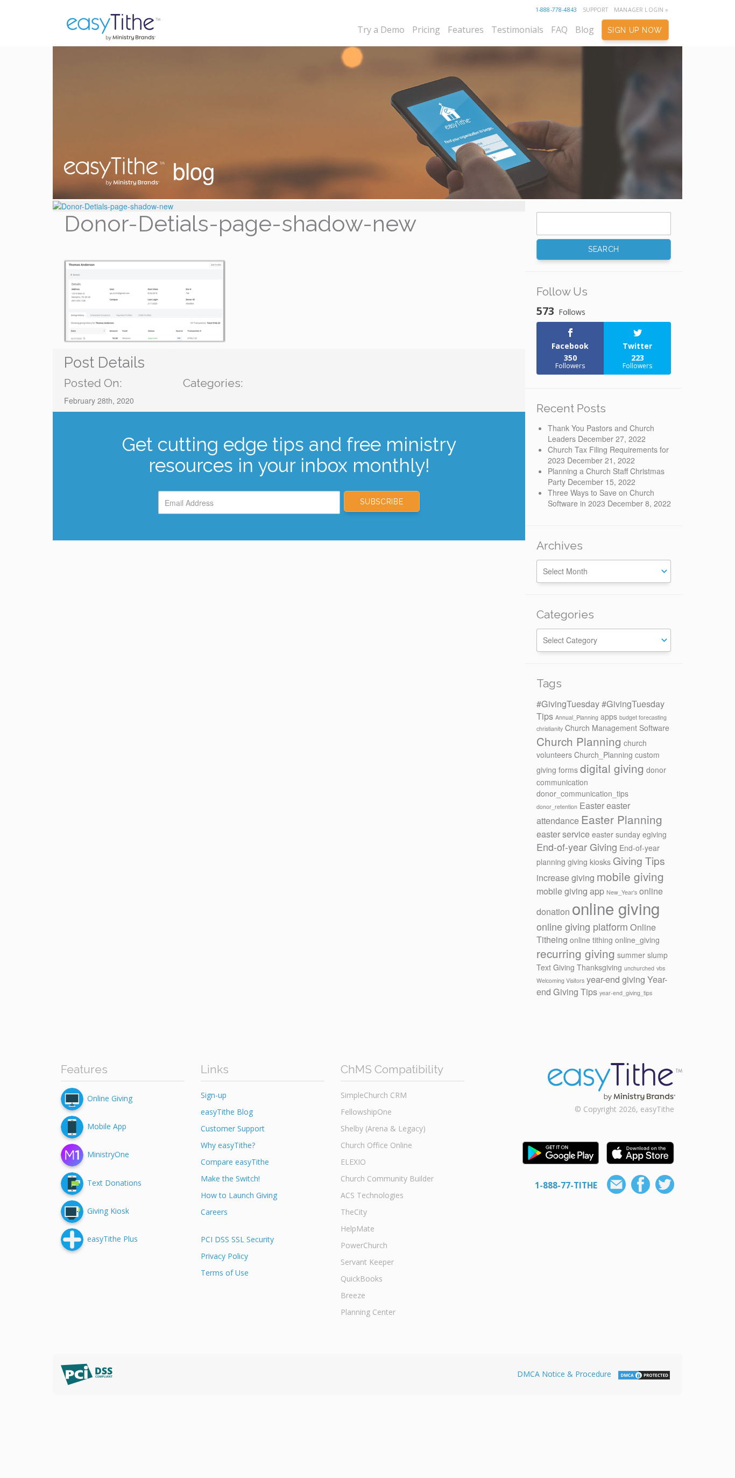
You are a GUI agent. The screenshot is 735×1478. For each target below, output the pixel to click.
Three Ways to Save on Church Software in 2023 (601, 498)
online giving (616, 908)
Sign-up (214, 1095)
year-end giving (615, 979)
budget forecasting (643, 717)
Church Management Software (617, 727)
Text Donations (114, 1182)
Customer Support (233, 1128)
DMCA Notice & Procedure (564, 1374)
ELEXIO (353, 1162)
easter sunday (616, 834)
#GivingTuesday (567, 703)
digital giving (612, 768)
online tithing (591, 939)
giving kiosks (589, 861)
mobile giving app (570, 890)
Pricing (426, 30)
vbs (660, 968)
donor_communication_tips (582, 793)
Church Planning (578, 741)
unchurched (639, 968)
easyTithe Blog (227, 1112)
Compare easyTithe (235, 1162)
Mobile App (106, 1126)
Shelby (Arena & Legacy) (383, 1128)
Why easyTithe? (228, 1145)
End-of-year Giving (576, 847)
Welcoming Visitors (560, 980)
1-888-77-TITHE (566, 1185)
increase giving (565, 877)
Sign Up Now (634, 30)
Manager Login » (641, 9)
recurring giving (575, 953)
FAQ (559, 30)
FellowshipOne (366, 1112)
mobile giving (630, 876)
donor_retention (556, 807)
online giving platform (582, 926)
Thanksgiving (599, 967)
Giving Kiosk (108, 1211)
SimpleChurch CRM (374, 1095)
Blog (584, 30)
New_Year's (621, 892)
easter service (563, 833)
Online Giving (109, 1098)
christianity (549, 728)
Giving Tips (639, 860)
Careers (214, 1212)
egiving (654, 834)
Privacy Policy (224, 1256)
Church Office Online (376, 1145)
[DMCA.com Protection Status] (644, 1374)
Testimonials (517, 30)
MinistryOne (108, 1154)
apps (608, 716)
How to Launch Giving (239, 1195)
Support (596, 9)
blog (190, 170)
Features (466, 30)
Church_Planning (603, 754)
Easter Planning (621, 819)
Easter (591, 805)
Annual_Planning (576, 717)
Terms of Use (225, 1273)
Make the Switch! (230, 1178)
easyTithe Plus (112, 1239)
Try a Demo (381, 30)
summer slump (642, 954)
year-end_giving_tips (625, 993)
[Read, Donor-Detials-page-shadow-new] (289, 206)
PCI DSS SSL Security (237, 1239)
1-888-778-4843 (556, 9)
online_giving (637, 939)
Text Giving (555, 967)
